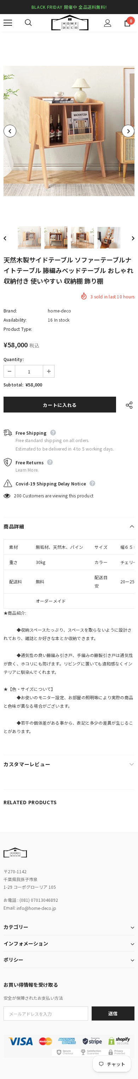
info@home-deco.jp (36, 908)
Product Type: (18, 329)
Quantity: (14, 359)
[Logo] (69, 23)
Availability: (15, 320)
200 (18, 495)
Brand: (10, 311)
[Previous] (10, 131)
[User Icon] (107, 23)
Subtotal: (13, 384)
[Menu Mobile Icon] (8, 23)
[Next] (128, 131)
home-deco (59, 311)
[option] (69, 131)
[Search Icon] (35, 22)
